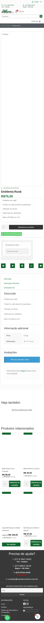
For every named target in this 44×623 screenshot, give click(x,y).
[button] (3, 265)
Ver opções (11, 544)
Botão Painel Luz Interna (31, 468)
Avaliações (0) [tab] (9, 288)
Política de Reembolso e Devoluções (9, 611)
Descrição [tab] (7, 279)
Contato (4, 615)
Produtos (8, 25)
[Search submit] (41, 16)
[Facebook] (24, 604)
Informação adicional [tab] (11, 283)
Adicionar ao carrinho (26, 227)
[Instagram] (27, 604)
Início (2, 25)
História (4, 607)
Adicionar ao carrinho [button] (15, 484)
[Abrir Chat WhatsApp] (7, 617)
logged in (24, 371)
